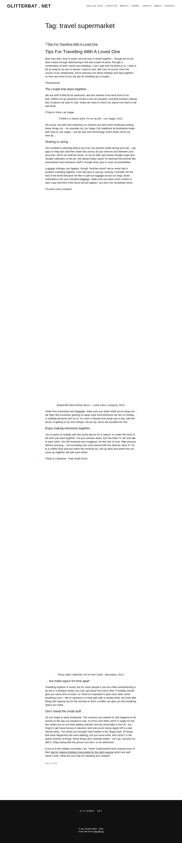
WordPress (99, 831)
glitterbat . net (29, 6)
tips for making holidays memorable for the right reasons (82, 752)
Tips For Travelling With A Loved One (82, 51)
